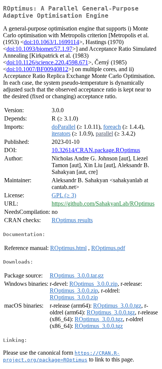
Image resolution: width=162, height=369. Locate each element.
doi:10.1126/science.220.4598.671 (47, 62)
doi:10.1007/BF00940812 (37, 69)
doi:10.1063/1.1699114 (51, 42)
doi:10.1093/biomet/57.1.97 (39, 49)
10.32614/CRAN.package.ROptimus (96, 150)
